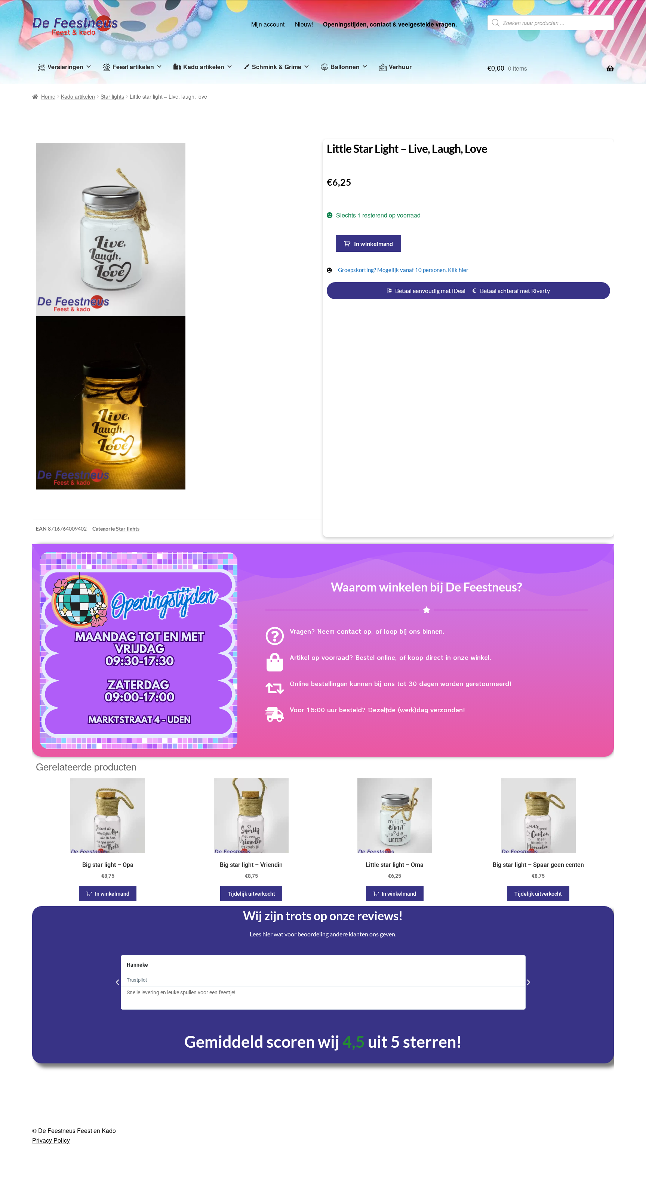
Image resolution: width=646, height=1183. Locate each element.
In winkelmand (373, 243)
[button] (308, 154)
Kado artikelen (203, 66)
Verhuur (400, 66)
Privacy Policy (51, 1023)
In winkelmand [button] (112, 777)
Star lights (112, 96)
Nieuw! (304, 24)
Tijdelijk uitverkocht (251, 777)
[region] (323, 1166)
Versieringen (65, 66)
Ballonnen (345, 66)
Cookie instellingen (552, 1168)
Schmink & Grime (276, 66)
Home (48, 96)
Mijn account (267, 24)
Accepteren (612, 1168)
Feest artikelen (133, 66)
